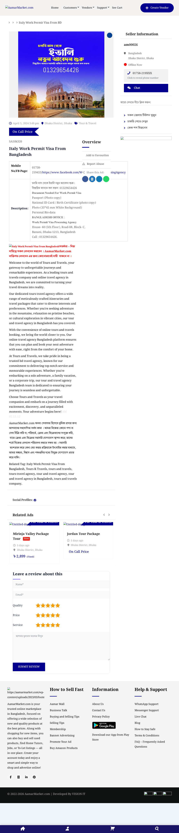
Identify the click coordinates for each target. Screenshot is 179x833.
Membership (58, 729)
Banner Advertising (62, 736)
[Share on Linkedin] (99, 179)
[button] (104, 515)
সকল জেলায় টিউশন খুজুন (141, 115)
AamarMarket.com (58, 251)
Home (55, 8)
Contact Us (98, 710)
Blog (137, 723)
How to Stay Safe (145, 729)
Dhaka (68, 123)
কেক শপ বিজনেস (137, 128)
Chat (136, 88)
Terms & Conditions (147, 736)
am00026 (131, 44)
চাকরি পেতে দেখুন (137, 121)
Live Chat (140, 717)
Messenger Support (147, 710)
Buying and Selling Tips (64, 717)
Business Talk (58, 710)
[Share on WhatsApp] (106, 179)
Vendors (87, 8)
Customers (70, 8)
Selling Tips (57, 723)
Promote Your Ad (60, 742)
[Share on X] (92, 179)
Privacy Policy (101, 717)
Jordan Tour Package (83, 533)
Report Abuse (95, 164)
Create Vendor (160, 8)
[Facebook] (35, 500)
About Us (98, 704)
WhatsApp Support (146, 704)
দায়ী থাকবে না (61, 256)
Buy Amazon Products (64, 748)
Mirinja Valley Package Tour (31, 536)
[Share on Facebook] (85, 179)
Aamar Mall (57, 704)
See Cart (117, 8)
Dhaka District (53, 123)
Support (102, 8)
